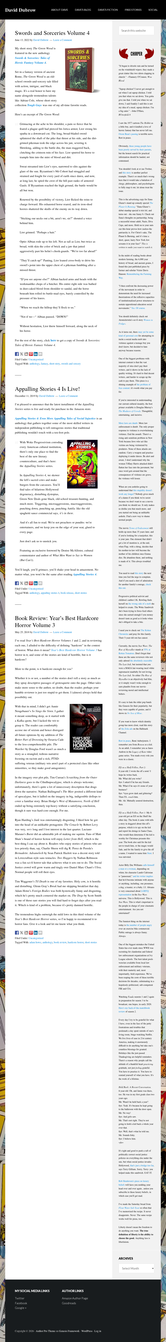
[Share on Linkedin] (36, 354)
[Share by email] (40, 354)
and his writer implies (143, 876)
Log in (97, 1331)
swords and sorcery (71, 363)
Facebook (21, 1303)
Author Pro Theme (45, 1331)
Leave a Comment (62, 40)
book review (60, 942)
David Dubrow (20, 9)
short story (54, 363)
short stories (81, 592)
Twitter (19, 1298)
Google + (21, 1308)
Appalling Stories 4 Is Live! (47, 388)
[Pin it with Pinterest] (31, 354)
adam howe (35, 942)
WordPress (86, 1331)
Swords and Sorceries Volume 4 (52, 33)
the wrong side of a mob (139, 603)
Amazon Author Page (75, 1298)
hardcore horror (75, 942)
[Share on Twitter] (22, 354)
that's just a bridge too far (142, 1165)
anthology (35, 363)
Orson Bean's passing (128, 133)
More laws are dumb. (128, 423)
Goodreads (69, 1303)
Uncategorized (36, 359)
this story (127, 172)
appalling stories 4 (50, 592)
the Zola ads (126, 728)
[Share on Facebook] (17, 354)
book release (67, 592)
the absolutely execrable (141, 660)
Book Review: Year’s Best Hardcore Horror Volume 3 (57, 621)
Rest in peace (125, 740)
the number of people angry (139, 925)
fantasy (44, 363)
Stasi (149, 853)
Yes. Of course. (138, 308)
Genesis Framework (69, 1331)
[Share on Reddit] (26, 354)
